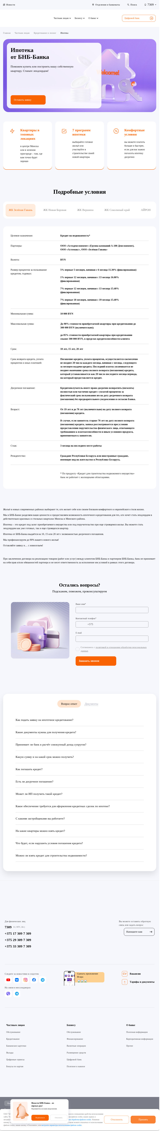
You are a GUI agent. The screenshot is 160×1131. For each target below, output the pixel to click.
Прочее (129, 1046)
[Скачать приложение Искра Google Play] (82, 981)
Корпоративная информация (139, 1039)
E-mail (79, 633)
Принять (143, 1119)
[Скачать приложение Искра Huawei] (85, 981)
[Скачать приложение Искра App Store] (78, 981)
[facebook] (34, 979)
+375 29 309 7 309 (18, 940)
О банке (130, 1025)
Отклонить (116, 1119)
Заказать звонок (89, 661)
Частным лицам (15, 1025)
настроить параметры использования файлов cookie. (61, 1125)
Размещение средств (76, 1053)
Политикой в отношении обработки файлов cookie (71, 1120)
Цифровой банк (132, 18)
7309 (8, 927)
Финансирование (75, 1039)
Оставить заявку (22, 99)
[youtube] (8, 979)
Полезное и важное (76, 1066)
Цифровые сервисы (15, 1059)
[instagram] (25, 979)
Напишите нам (134, 931)
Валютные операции (76, 1046)
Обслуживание (13, 1032)
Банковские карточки (16, 1046)
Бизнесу (71, 1025)
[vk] (16, 979)
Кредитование (13, 1039)
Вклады (9, 1053)
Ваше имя (80, 604)
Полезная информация (137, 1032)
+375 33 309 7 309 (18, 946)
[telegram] (42, 979)
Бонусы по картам (14, 1066)
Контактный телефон (85, 618)
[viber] (8, 993)
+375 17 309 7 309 (18, 933)
